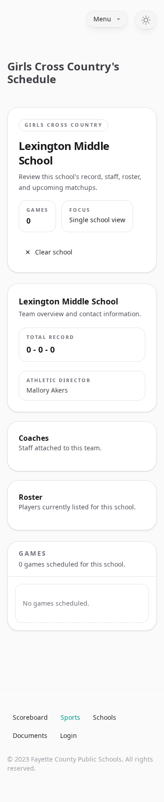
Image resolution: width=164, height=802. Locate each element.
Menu (102, 19)
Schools (104, 717)
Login (68, 735)
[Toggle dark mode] (146, 20)
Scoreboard (30, 717)
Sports (70, 717)
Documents (30, 735)
